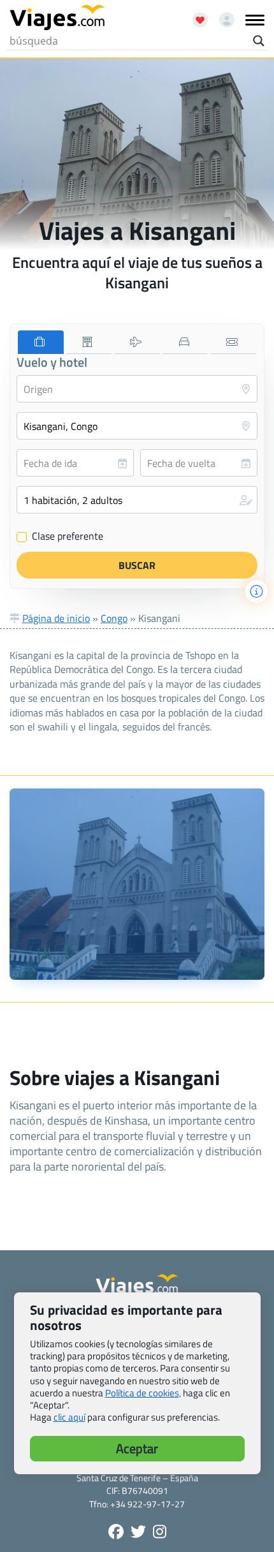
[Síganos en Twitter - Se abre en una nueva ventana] (138, 1531)
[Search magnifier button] (259, 41)
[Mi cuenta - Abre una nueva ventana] (222, 15)
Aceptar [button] (137, 1448)
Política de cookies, (143, 1393)
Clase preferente (60, 536)
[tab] (41, 342)
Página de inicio (56, 618)
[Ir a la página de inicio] (57, 18)
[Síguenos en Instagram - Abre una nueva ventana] (159, 1531)
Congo (114, 618)
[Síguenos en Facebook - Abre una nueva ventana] (116, 1531)
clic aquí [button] (69, 1417)
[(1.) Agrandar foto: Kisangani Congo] (137, 884)
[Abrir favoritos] (194, 15)
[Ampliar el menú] (254, 19)
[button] (137, 500)
